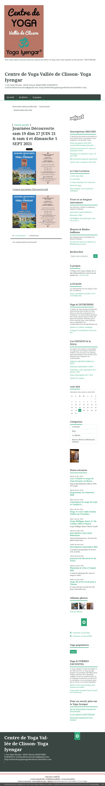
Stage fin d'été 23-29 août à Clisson (83, 583)
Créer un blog (48, 776)
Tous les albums (76, 611)
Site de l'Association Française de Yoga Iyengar (83, 710)
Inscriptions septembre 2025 (84, 547)
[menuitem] (10, 97)
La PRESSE (76, 435)
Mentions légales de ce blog (39, 781)
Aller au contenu (7, 2)
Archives (23, 97)
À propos (37, 97)
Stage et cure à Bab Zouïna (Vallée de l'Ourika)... (83, 512)
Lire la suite (84, 275)
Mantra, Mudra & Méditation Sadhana (83, 440)
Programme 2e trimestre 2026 (82, 493)
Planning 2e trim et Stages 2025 (83, 569)
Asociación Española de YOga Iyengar (81, 719)
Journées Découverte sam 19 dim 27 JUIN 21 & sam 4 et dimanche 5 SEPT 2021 (35, 136)
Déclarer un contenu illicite (24, 781)
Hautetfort (57, 776)
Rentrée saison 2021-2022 (23, 110)
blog (85, 781)
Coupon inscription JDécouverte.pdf (30, 189)
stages (73, 652)
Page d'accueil (44, 106)
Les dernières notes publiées (53, 779)
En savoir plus (94, 784)
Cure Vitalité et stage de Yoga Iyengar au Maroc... (82, 479)
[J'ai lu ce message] (103, 784)
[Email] (84, 622)
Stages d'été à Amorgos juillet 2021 (24, 106)
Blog (74, 431)
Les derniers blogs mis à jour (37, 779)
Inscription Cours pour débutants (81, 534)
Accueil (10, 97)
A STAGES (76, 427)
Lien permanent (20, 236)
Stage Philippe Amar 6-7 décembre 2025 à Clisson (83, 522)
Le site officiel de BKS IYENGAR (82, 714)
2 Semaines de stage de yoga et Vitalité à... (83, 503)
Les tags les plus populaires (68, 779)
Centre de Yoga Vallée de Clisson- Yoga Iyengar (48, 77)
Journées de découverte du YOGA (83, 559)
